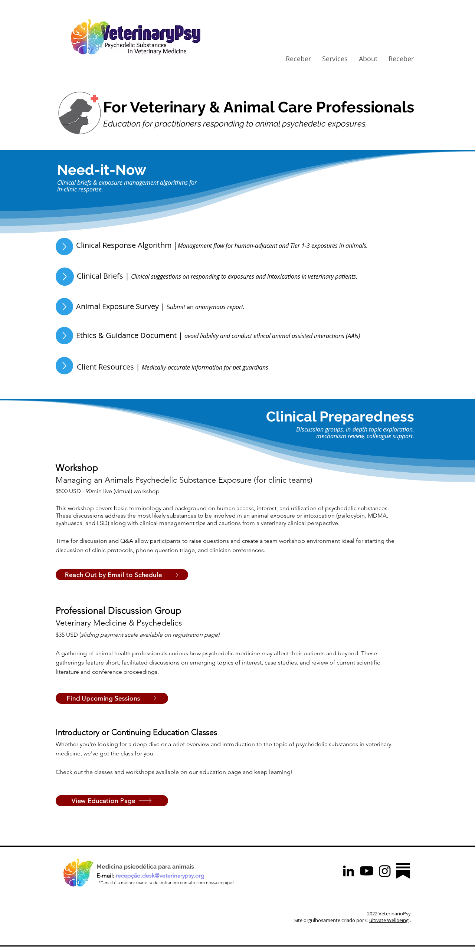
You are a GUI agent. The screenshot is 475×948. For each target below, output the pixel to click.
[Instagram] (385, 871)
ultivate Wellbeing (389, 920)
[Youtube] (366, 871)
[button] (335, 59)
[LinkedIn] (348, 871)
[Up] (64, 246)
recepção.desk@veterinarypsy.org (160, 875)
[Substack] (403, 871)
